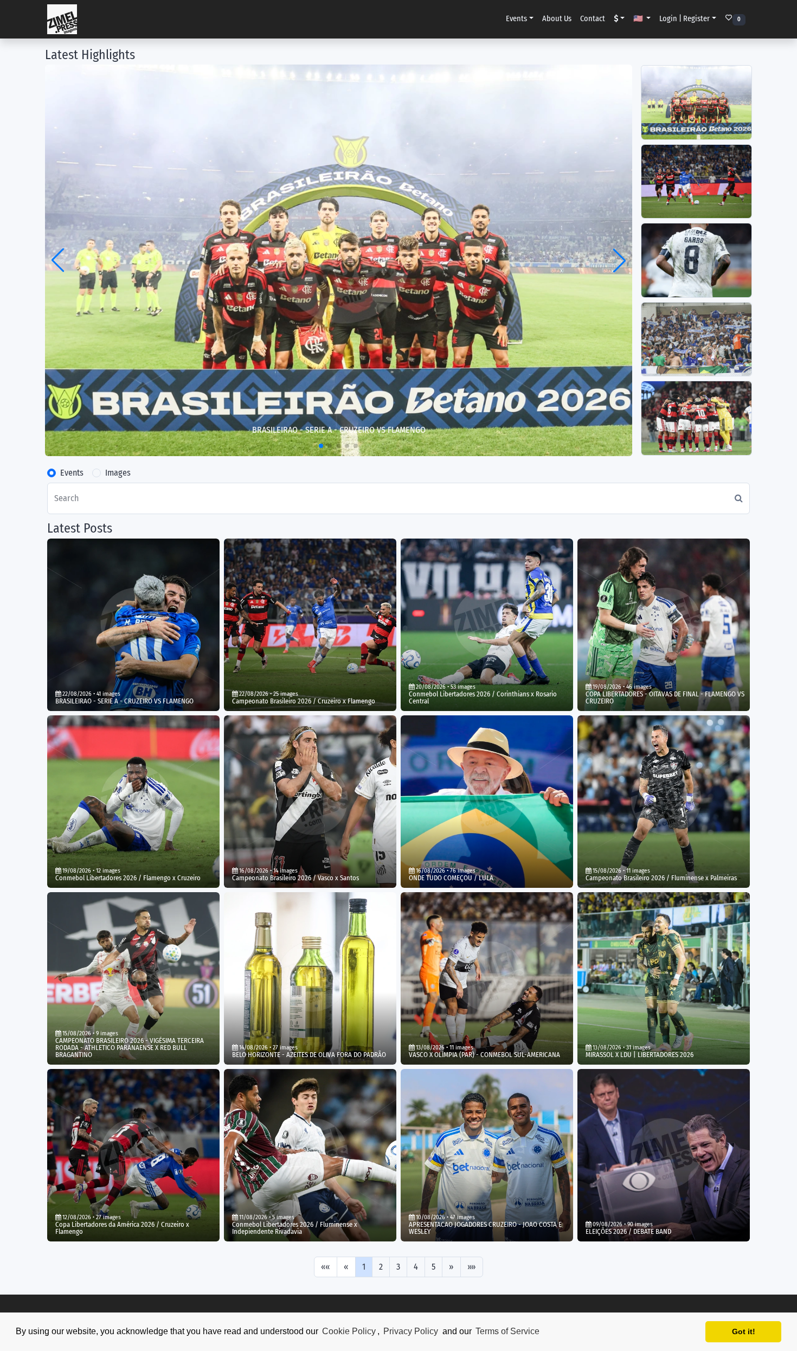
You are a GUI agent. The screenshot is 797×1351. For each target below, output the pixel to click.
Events (516, 18)
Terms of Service (507, 1331)
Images (118, 473)
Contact (592, 18)
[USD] (619, 19)
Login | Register (684, 18)
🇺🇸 (639, 18)
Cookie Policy (349, 1331)
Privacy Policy (410, 1331)
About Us (556, 18)
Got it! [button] (743, 1331)
